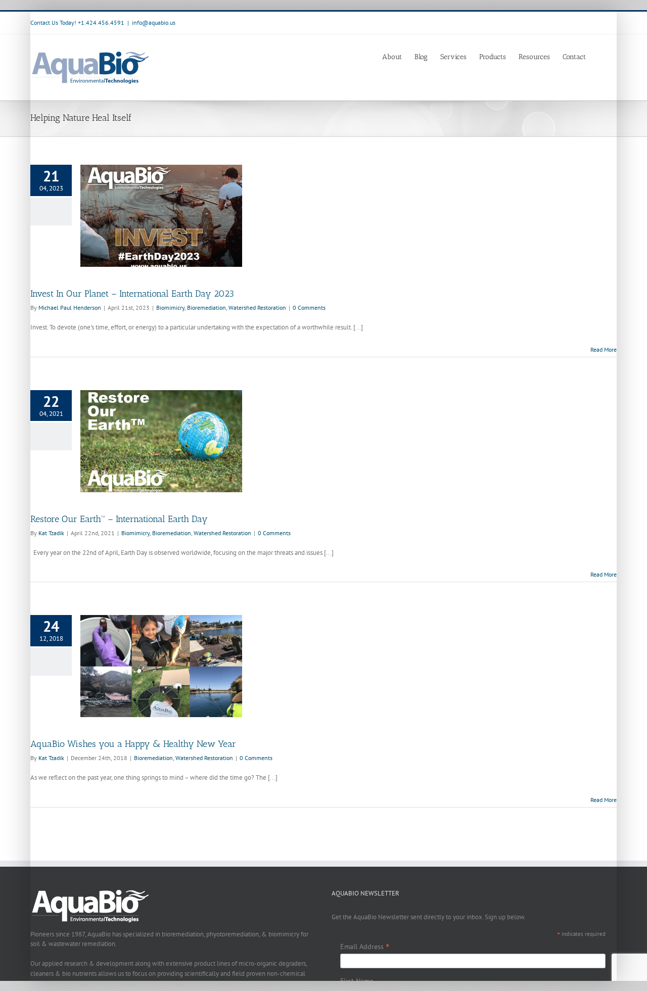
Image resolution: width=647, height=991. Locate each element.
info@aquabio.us (153, 22)
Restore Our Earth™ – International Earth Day (119, 519)
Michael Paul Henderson (69, 307)
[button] (601, 56)
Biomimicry (170, 307)
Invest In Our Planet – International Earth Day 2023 (132, 293)
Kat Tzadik (51, 533)
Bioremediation (206, 307)
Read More (603, 349)
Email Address (364, 946)
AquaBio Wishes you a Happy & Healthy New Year (133, 743)
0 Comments (309, 307)
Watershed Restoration (257, 307)
